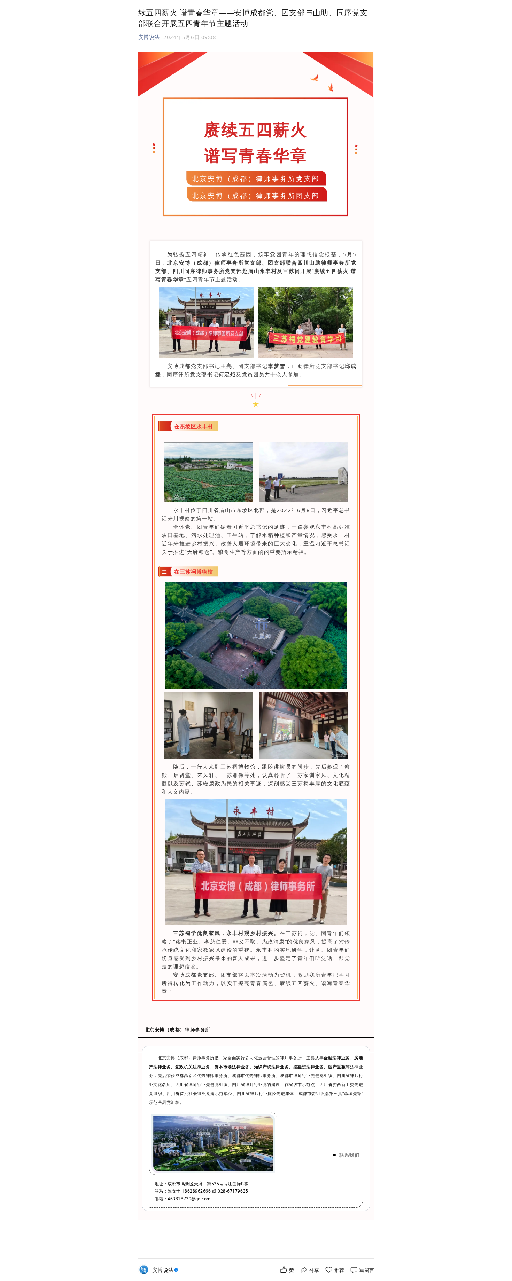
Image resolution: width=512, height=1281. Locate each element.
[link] (166, 1270)
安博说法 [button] (149, 36)
